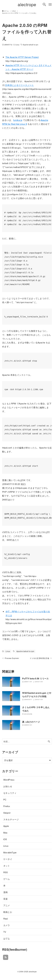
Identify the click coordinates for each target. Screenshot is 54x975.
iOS (5, 839)
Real (5, 918)
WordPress (8, 779)
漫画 (5, 892)
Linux (18, 44)
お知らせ (7, 786)
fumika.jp (17, 120)
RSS (5, 872)
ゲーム (6, 878)
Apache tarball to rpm (30, 44)
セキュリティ (10, 792)
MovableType (10, 852)
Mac (5, 832)
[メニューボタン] (50, 4)
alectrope (27, 4)
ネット (6, 865)
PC (4, 799)
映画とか (7, 911)
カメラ (6, 925)
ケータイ (7, 859)
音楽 (5, 898)
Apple (6, 825)
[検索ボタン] (44, 4)
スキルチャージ (11, 819)
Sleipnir (7, 812)
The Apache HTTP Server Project (22, 57)
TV (4, 931)
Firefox (6, 806)
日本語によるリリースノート (19, 85)
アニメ (6, 905)
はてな (6, 938)
